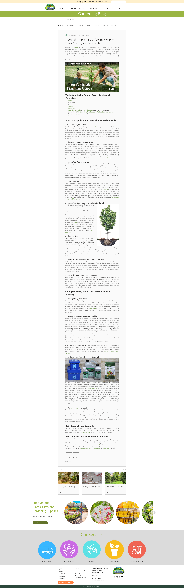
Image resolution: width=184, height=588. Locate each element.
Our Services (92, 534)
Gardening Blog (92, 13)
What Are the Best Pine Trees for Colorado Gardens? (115, 487)
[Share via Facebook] (66, 457)
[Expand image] (81, 360)
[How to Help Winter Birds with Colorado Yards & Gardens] (92, 478)
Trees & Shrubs (69, 452)
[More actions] (118, 35)
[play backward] (63, 512)
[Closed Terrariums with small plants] (68, 478)
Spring (89, 25)
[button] (61, 8)
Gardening (80, 25)
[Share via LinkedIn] (73, 457)
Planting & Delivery (46, 561)
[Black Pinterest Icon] (83, 2)
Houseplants (70, 25)
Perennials (105, 25)
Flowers (96, 25)
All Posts (60, 25)
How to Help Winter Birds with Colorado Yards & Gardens (91, 487)
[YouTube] (85, 2)
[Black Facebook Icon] (78, 2)
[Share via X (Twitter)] (69, 457)
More (112, 25)
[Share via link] (76, 457)
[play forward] (154, 512)
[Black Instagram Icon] (80, 2)
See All (124, 469)
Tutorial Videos (76, 452)
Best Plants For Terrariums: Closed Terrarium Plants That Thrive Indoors (68, 487)
